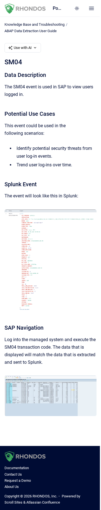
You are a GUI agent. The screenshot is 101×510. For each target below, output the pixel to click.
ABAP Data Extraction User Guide (30, 31)
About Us (11, 487)
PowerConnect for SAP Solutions (58, 8)
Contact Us (13, 474)
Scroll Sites (13, 502)
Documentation (16, 468)
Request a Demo (17, 480)
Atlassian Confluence (43, 502)
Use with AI (23, 48)
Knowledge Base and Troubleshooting (34, 24)
